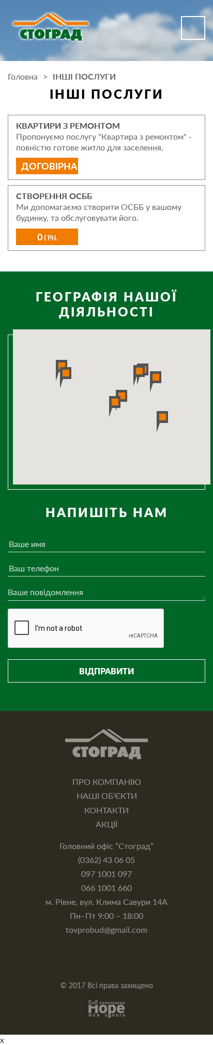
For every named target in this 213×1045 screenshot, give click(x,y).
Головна (23, 76)
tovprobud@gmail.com (106, 929)
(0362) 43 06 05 (106, 860)
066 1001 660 (106, 887)
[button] (115, 406)
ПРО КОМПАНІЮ (106, 781)
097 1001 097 (106, 874)
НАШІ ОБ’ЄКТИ (107, 795)
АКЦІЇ (106, 824)
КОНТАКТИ (106, 810)
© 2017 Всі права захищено (106, 985)
